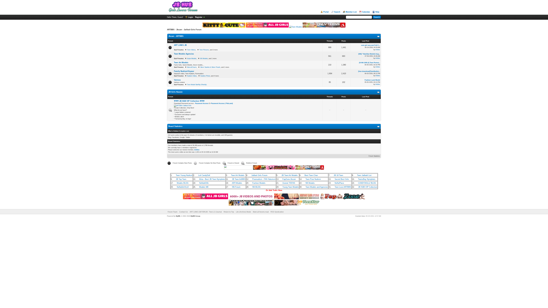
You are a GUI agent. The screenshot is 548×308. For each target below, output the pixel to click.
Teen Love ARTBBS (343, 187)
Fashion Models (258, 183)
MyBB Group (195, 216)
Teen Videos (191, 50)
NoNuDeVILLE (183, 187)
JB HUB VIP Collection (367, 187)
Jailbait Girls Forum (259, 175)
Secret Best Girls (342, 179)
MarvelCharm (192, 67)
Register (198, 17)
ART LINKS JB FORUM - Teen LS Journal (206, 212)
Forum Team (172, 212)
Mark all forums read (261, 212)
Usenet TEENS (288, 183)
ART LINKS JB (180, 45)
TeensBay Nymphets (366, 179)
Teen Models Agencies (184, 54)
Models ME (204, 187)
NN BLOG (256, 187)
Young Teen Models (290, 187)
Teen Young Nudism (184, 175)
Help (377, 12)
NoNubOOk (204, 183)
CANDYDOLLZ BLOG (367, 183)
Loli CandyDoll (204, 175)
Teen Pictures (204, 50)
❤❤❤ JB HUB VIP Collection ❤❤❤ (189, 101)
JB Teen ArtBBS (238, 179)
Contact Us (183, 212)
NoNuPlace (339, 183)
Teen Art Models (181, 62)
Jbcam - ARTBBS (176, 36)
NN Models (204, 58)
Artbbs (377, 49)
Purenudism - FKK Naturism (264, 179)
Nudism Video (192, 76)
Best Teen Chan (311, 175)
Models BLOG (183, 183)
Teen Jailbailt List (364, 175)
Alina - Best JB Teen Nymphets (212, 179)
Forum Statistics (374, 156)
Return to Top (229, 212)
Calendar (366, 12)
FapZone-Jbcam (289, 179)
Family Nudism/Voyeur (184, 71)
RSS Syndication (277, 212)
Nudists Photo (205, 76)
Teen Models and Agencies (317, 187)
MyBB (178, 216)
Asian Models (191, 58)
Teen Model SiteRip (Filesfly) (197, 84)
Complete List (184, 131)
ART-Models (237, 183)
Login (190, 17)
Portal (326, 12)
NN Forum (236, 187)
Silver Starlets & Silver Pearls (210, 67)
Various (177, 80)
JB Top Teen (181, 179)
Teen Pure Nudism (313, 179)
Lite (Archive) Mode (243, 212)
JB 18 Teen (338, 175)
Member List (351, 12)
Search (337, 12)
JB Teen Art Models (289, 175)
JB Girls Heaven (175, 92)
